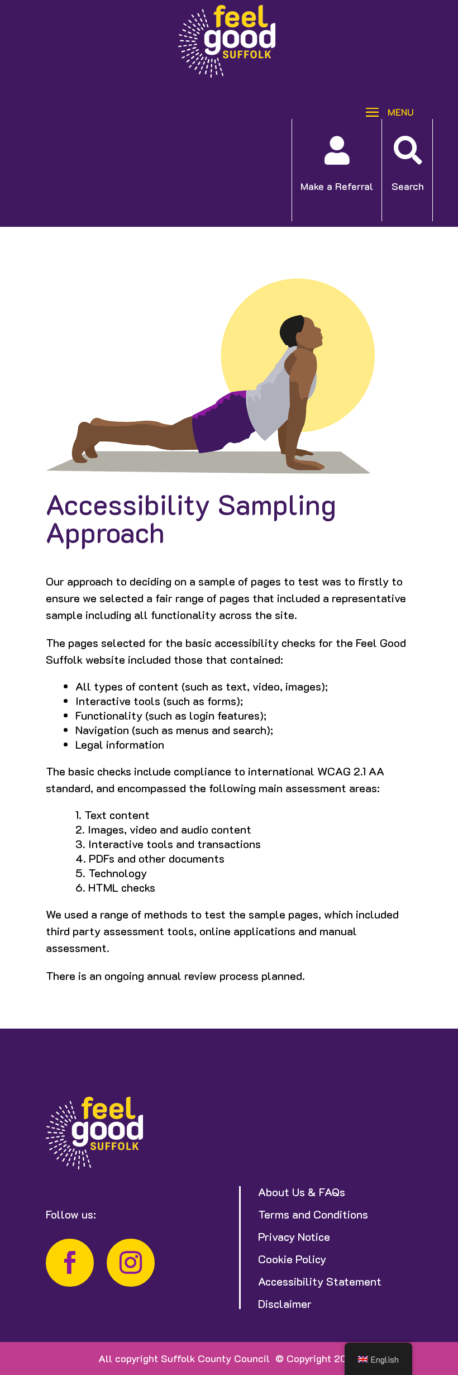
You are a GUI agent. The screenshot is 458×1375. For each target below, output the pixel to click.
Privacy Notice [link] (294, 1236)
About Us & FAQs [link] (301, 1191)
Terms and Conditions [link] (313, 1214)
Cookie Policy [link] (292, 1259)
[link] (226, 74)
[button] (385, 111)
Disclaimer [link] (285, 1303)
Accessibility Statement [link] (319, 1281)
